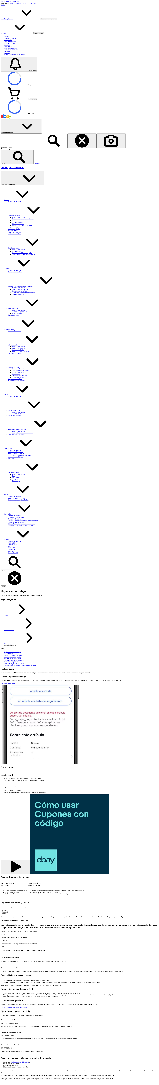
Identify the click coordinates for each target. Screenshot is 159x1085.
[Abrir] (15, 867)
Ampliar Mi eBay (38, 33)
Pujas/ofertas (8, 40)
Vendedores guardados (11, 50)
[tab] (79, 910)
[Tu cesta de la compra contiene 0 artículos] (14, 99)
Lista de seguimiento (10, 41)
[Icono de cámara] (111, 141)
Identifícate (12, 3)
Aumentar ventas (9, 630)
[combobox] (20, 147)
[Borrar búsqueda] (82, 141)
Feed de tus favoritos (10, 46)
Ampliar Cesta (33, 99)
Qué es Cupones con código (12, 652)
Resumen (7, 36)
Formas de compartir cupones (13, 655)
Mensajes (7, 53)
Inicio (6, 616)
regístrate (20, 3)
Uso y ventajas (8, 653)
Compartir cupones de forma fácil (14, 660)
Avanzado (36, 163)
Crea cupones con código (8, 683)
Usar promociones (9, 644)
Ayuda (34, 3)
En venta (7, 45)
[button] (17, 157)
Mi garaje (7, 51)
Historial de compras (10, 43)
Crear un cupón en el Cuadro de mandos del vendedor (20, 665)
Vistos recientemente (10, 38)
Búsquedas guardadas (10, 48)
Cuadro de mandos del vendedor (20, 1062)
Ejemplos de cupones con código (14, 663)
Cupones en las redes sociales (13, 658)
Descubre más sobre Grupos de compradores (14, 1007)
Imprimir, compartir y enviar (12, 657)
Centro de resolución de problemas (14, 54)
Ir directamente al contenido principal (11, 1)
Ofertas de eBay (27, 3)
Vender (3, 5)
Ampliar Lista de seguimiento (48, 19)
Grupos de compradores (11, 662)
